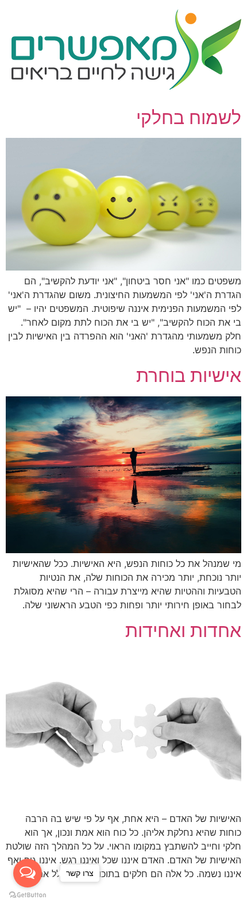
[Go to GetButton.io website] (27, 895)
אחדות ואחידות (183, 630)
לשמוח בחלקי (188, 117)
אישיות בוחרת (188, 375)
